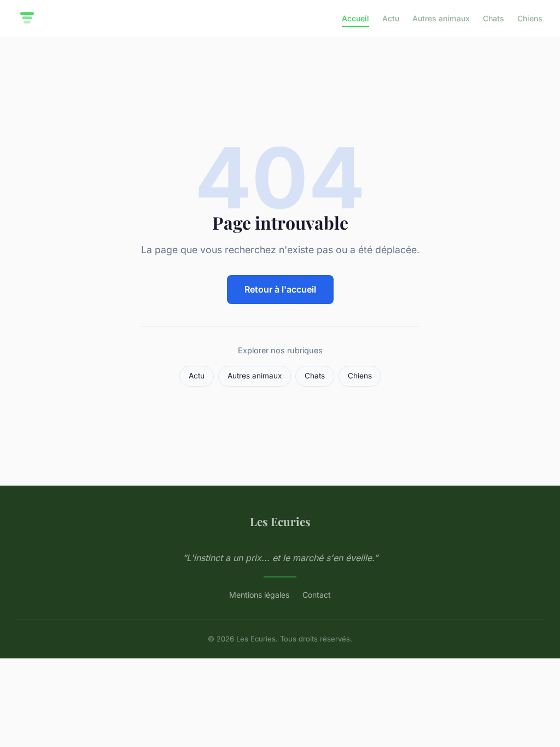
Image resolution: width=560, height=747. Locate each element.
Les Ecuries (280, 521)
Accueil (355, 18)
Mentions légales (259, 594)
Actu (390, 18)
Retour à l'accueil (280, 289)
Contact (316, 594)
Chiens (529, 18)
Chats (493, 18)
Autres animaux (441, 18)
